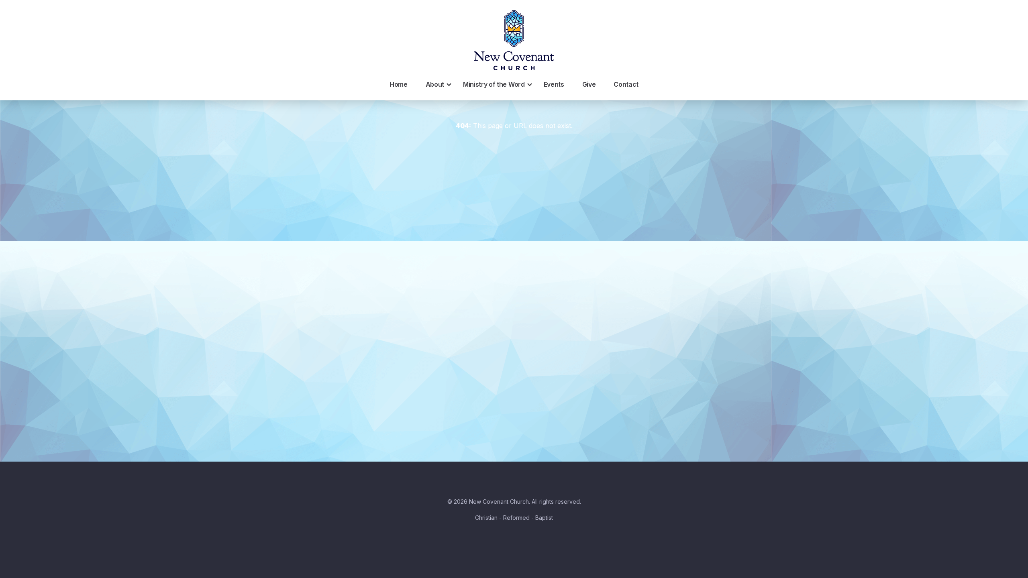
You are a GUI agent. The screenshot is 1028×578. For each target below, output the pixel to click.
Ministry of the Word (494, 84)
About (435, 84)
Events (554, 84)
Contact (626, 84)
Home (399, 84)
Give (589, 84)
